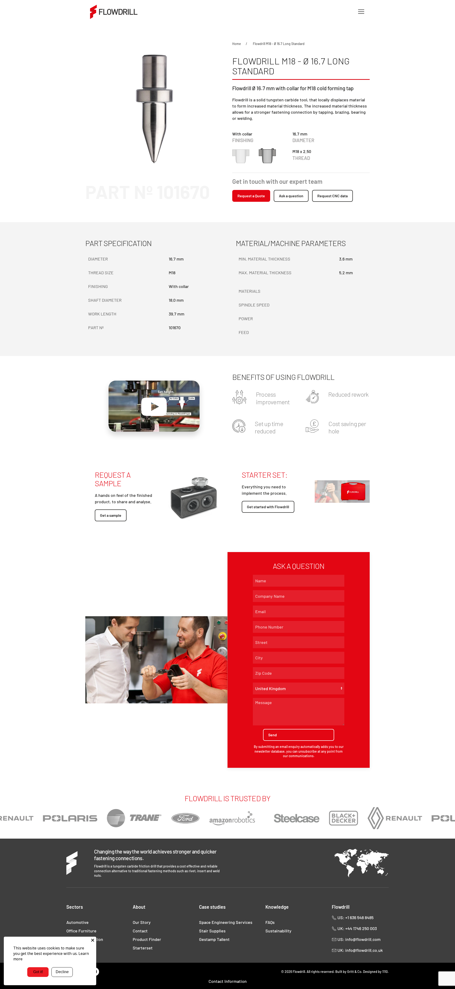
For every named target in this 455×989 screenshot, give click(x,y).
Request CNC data (332, 195)
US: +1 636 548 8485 (355, 917)
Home (236, 44)
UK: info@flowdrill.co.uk (360, 950)
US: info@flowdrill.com (359, 939)
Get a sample (110, 515)
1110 (385, 972)
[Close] (92, 940)
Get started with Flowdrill (268, 506)
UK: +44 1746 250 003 (357, 928)
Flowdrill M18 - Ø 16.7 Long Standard (279, 44)
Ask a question (291, 195)
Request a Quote (251, 195)
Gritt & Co (354, 972)
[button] (361, 12)
